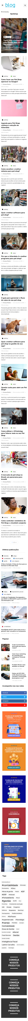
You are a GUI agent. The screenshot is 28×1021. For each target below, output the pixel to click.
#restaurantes (6, 913)
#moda (9, 907)
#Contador (23, 885)
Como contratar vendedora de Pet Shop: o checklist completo (13, 522)
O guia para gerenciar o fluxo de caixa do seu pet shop (13, 299)
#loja (20, 900)
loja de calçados (20, 944)
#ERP (4, 895)
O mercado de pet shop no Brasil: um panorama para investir (11, 477)
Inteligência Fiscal (9, 942)
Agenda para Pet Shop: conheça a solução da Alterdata (10, 125)
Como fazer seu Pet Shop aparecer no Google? (11, 80)
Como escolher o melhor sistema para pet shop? (11, 170)
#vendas (14, 923)
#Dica (13, 888)
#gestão (6, 901)
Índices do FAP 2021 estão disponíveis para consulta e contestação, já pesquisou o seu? (19, 676)
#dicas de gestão (7, 891)
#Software (12, 917)
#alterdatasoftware (6, 882)
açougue (21, 922)
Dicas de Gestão (8, 929)
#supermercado (7, 920)
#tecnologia (20, 920)
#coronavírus (5, 888)
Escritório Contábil (6, 932)
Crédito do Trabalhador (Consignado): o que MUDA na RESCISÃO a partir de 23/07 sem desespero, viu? (14, 598)
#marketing (4, 904)
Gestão (16, 935)
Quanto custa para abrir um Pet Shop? (14, 388)
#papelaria (12, 910)
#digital (17, 891)
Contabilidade (8, 926)
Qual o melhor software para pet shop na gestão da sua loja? (13, 344)
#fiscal (18, 897)
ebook (17, 929)
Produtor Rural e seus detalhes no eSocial (18, 665)
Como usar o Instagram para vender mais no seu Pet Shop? (13, 42)
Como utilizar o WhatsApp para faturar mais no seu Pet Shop (12, 433)
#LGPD (15, 901)
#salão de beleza (17, 913)
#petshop (20, 910)
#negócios (16, 907)
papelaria (4, 947)
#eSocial (11, 895)
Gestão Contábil (5, 938)
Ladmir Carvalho (8, 945)
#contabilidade (10, 885)
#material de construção (15, 904)
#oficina (4, 910)
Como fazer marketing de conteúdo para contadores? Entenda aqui (19, 656)
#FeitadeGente (8, 898)
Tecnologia (11, 947)
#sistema (4, 916)
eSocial (16, 932)
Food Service (6, 935)
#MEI (3, 907)
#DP (22, 892)
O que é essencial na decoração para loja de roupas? (19, 646)
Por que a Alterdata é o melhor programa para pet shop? (14, 257)
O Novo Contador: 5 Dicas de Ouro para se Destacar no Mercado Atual (14, 565)
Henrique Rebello (9, 47)
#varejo (6, 923)
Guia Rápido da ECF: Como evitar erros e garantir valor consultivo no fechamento (13, 630)
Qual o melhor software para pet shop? (13, 214)
